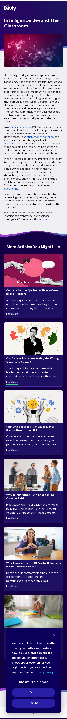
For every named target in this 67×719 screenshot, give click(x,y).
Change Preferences (33, 682)
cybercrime (11, 188)
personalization (13, 143)
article (43, 219)
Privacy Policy (44, 672)
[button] (59, 8)
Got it (34, 692)
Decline (33, 703)
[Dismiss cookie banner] (54, 635)
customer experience (40, 136)
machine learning (21, 127)
